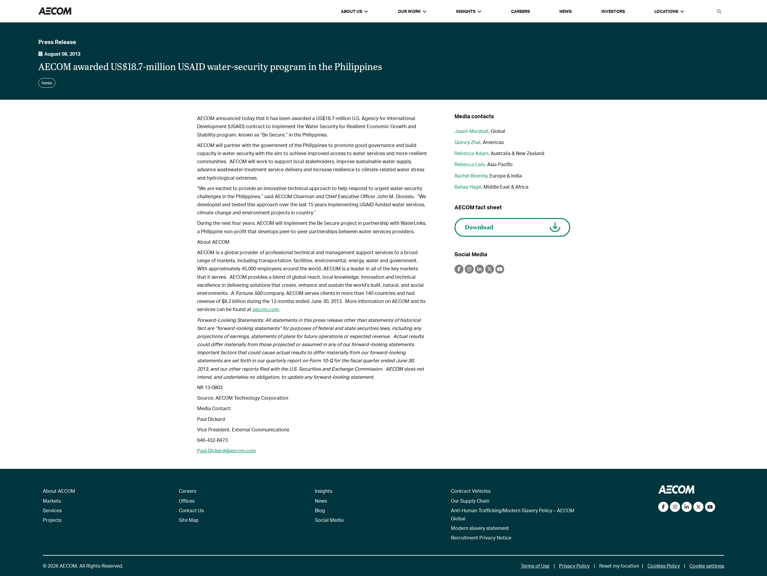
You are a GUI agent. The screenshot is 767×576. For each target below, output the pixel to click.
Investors (613, 11)
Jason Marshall (471, 131)
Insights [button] (465, 11)
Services (52, 510)
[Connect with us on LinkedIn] (687, 507)
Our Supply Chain (470, 501)
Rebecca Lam (470, 164)
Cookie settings (706, 566)
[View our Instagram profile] (675, 507)
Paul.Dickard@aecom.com (226, 450)
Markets (52, 501)
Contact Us (191, 510)
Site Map (189, 520)
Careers (520, 11)
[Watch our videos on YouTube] (710, 507)
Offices (186, 501)
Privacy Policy (574, 566)
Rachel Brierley (471, 175)
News (565, 11)
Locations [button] (666, 11)
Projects (52, 520)
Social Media (329, 520)
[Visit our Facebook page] (663, 507)
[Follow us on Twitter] (698, 507)
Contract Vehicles (470, 491)
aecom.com (266, 309)
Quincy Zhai (467, 142)
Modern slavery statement (480, 528)
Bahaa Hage (468, 187)
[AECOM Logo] (54, 11)
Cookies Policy (663, 566)
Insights (323, 491)
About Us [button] (351, 11)
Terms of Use (535, 566)
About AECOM (59, 491)
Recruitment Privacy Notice (481, 537)
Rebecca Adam (471, 153)
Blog (320, 510)
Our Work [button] (409, 11)
